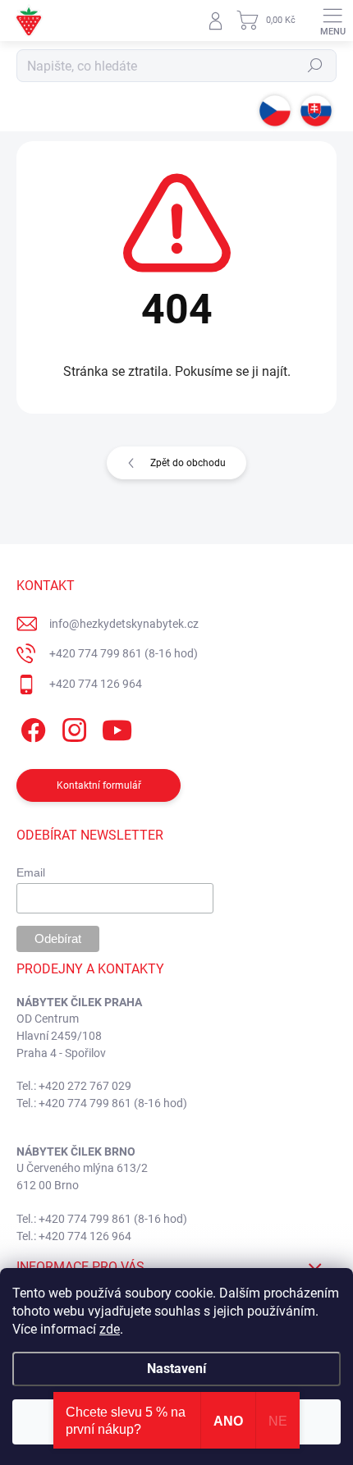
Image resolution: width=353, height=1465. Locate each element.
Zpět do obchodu (188, 463)
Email (30, 872)
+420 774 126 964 (95, 683)
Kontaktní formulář (99, 785)
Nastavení (176, 1368)
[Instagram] (71, 727)
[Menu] (332, 20)
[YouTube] (117, 727)
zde (109, 1329)
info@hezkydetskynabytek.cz (124, 623)
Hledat (315, 65)
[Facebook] (30, 727)
